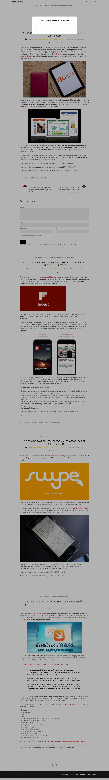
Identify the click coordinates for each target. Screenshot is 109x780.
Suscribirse (68, 27)
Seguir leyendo (54, 31)
